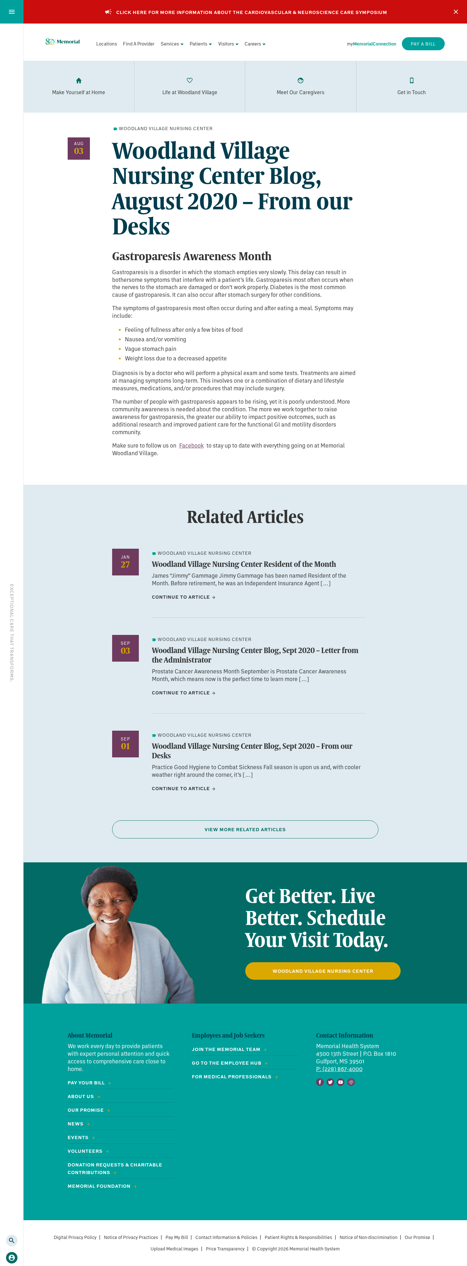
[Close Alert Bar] (456, 11)
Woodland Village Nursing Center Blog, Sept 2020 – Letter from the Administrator (255, 654)
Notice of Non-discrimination (368, 1237)
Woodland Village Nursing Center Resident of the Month (244, 564)
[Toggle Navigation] (12, 12)
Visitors (226, 43)
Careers (253, 43)
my (371, 44)
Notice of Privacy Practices (131, 1237)
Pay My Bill (177, 1237)
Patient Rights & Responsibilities (298, 1237)
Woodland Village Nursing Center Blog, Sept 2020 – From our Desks (252, 750)
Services (170, 43)
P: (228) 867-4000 (339, 1069)
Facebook (191, 445)
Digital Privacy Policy (75, 1237)
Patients (198, 43)
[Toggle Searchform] (11, 1240)
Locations (106, 43)
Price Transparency (225, 1249)
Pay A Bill (423, 44)
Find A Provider (138, 43)
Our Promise (417, 1237)
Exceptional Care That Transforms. (12, 633)
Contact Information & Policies (226, 1237)
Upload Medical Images (174, 1249)
